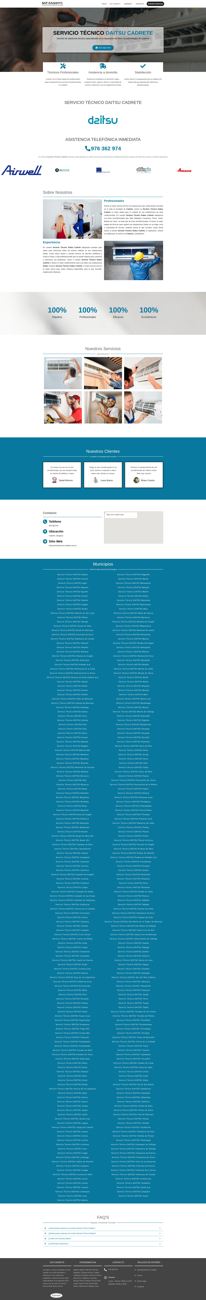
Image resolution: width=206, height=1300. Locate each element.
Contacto (140, 4)
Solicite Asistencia (155, 4)
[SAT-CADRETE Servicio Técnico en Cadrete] (52, 4)
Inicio (104, 4)
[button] (120, 3)
